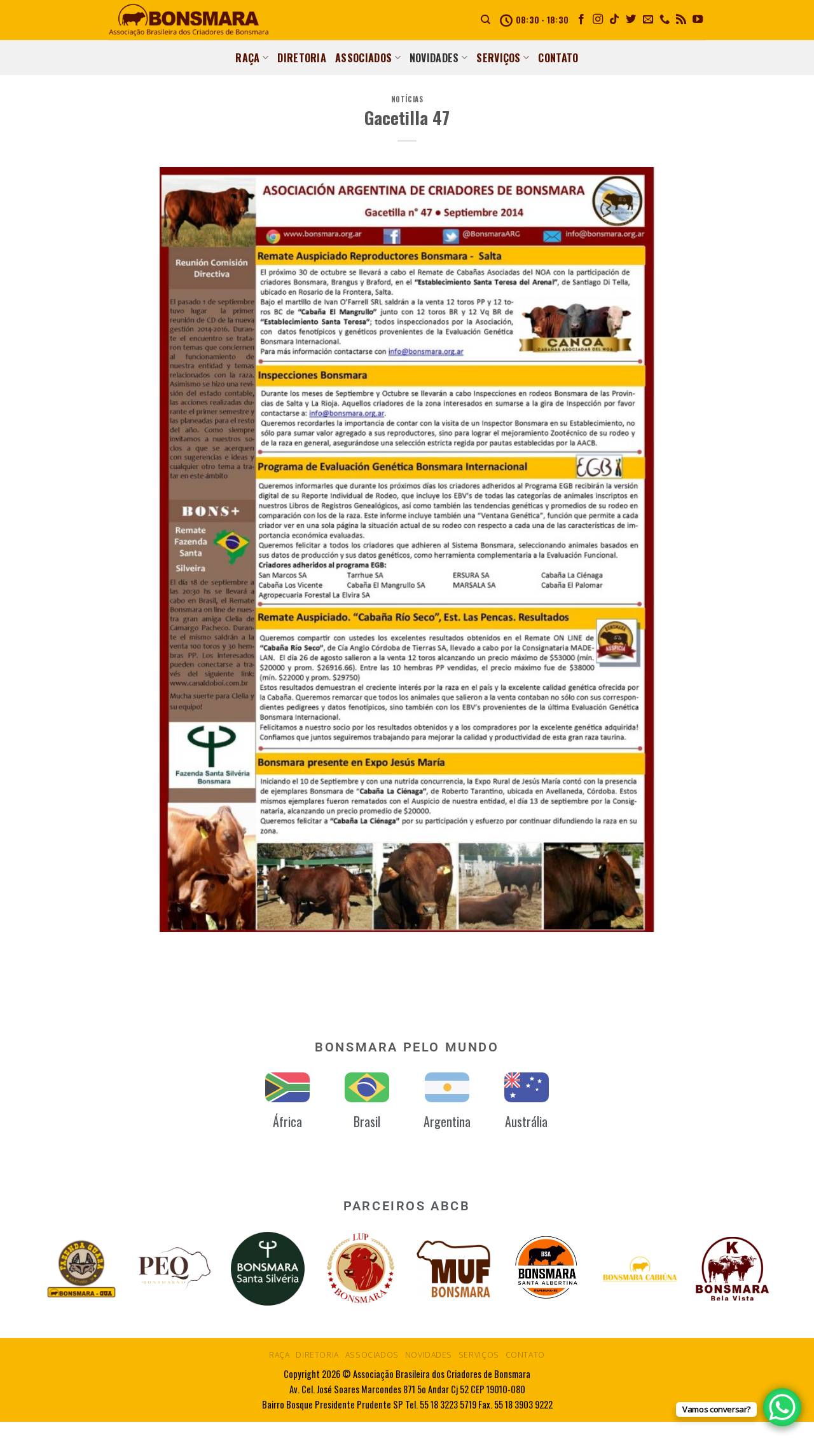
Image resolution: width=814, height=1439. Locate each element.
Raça (247, 57)
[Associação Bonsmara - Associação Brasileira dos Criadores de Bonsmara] (189, 20)
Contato (558, 57)
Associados (363, 57)
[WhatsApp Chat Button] (782, 1407)
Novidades (434, 57)
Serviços (498, 57)
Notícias (407, 99)
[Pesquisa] (485, 20)
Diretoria (301, 57)
